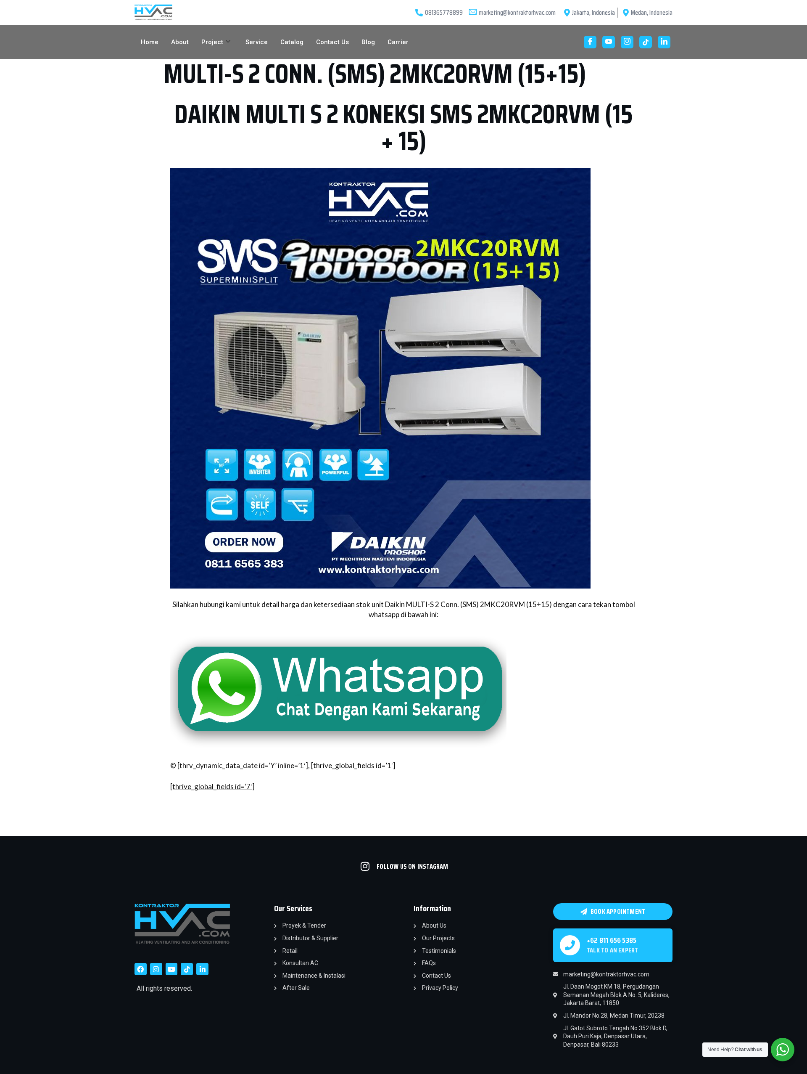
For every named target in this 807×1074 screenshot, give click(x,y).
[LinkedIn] (664, 42)
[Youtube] (608, 42)
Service (256, 42)
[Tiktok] (187, 969)
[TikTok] (645, 42)
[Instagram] (627, 42)
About (180, 42)
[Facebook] (590, 42)
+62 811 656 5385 (611, 940)
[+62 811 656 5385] (570, 945)
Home (149, 42)
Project (212, 42)
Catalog (291, 42)
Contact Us (332, 42)
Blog (368, 42)
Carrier (398, 42)
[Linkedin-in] (202, 969)
